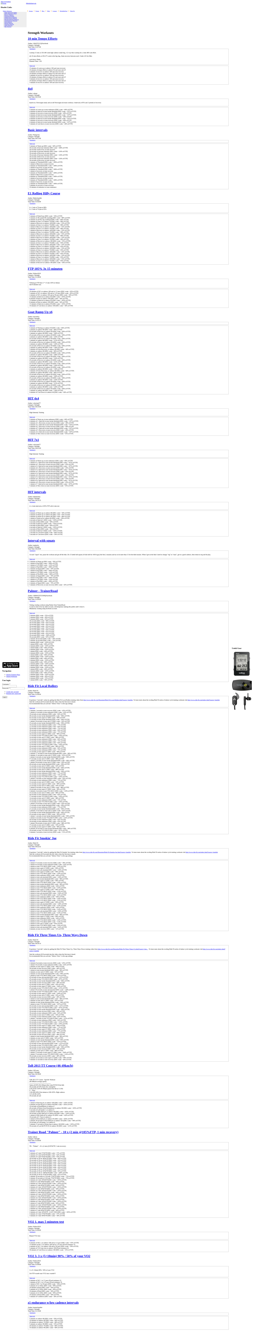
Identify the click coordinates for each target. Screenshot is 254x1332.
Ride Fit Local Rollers (43, 686)
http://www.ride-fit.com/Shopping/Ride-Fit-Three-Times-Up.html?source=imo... (123, 949)
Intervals (32, 66)
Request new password (13, 693)
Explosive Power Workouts (10, 18)
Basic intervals (38, 130)
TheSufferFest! (63, 11)
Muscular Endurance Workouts (11, 19)
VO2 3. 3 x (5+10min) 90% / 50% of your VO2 (59, 1256)
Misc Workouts (7, 26)
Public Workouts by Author (10, 12)
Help (48, 11)
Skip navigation (6, 1)
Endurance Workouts (9, 16)
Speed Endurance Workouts (10, 20)
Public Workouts (7, 11)
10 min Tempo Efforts (42, 38)
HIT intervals (37, 492)
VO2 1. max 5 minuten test (46, 1221)
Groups (31, 11)
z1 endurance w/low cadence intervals (53, 1302)
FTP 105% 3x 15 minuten (45, 268)
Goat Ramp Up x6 (40, 312)
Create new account (12, 692)
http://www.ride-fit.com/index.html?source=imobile (204, 700)
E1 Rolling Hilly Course (44, 193)
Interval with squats (41, 540)
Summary (33, 49)
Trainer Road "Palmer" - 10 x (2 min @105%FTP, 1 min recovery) (73, 1132)
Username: (6, 684)
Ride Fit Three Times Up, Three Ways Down (57, 935)
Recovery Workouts (8, 14)
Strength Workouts (8, 23)
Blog (43, 11)
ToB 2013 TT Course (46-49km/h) (50, 1065)
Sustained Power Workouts (10, 17)
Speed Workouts (8, 22)
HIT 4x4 (33, 398)
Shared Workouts (11, 676)
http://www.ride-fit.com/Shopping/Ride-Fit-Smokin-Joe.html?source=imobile (107, 852)
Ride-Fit (72, 11)
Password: (6, 688)
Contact (55, 11)
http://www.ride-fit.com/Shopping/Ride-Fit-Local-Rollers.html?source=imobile (108, 700)
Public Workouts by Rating (10, 13)
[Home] (3, 3)
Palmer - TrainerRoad (43, 591)
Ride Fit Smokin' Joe (42, 838)
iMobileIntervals (31, 3)
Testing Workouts (8, 25)
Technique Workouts (9, 24)
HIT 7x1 (33, 440)
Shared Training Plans (13, 675)
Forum (37, 11)
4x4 (30, 88)
